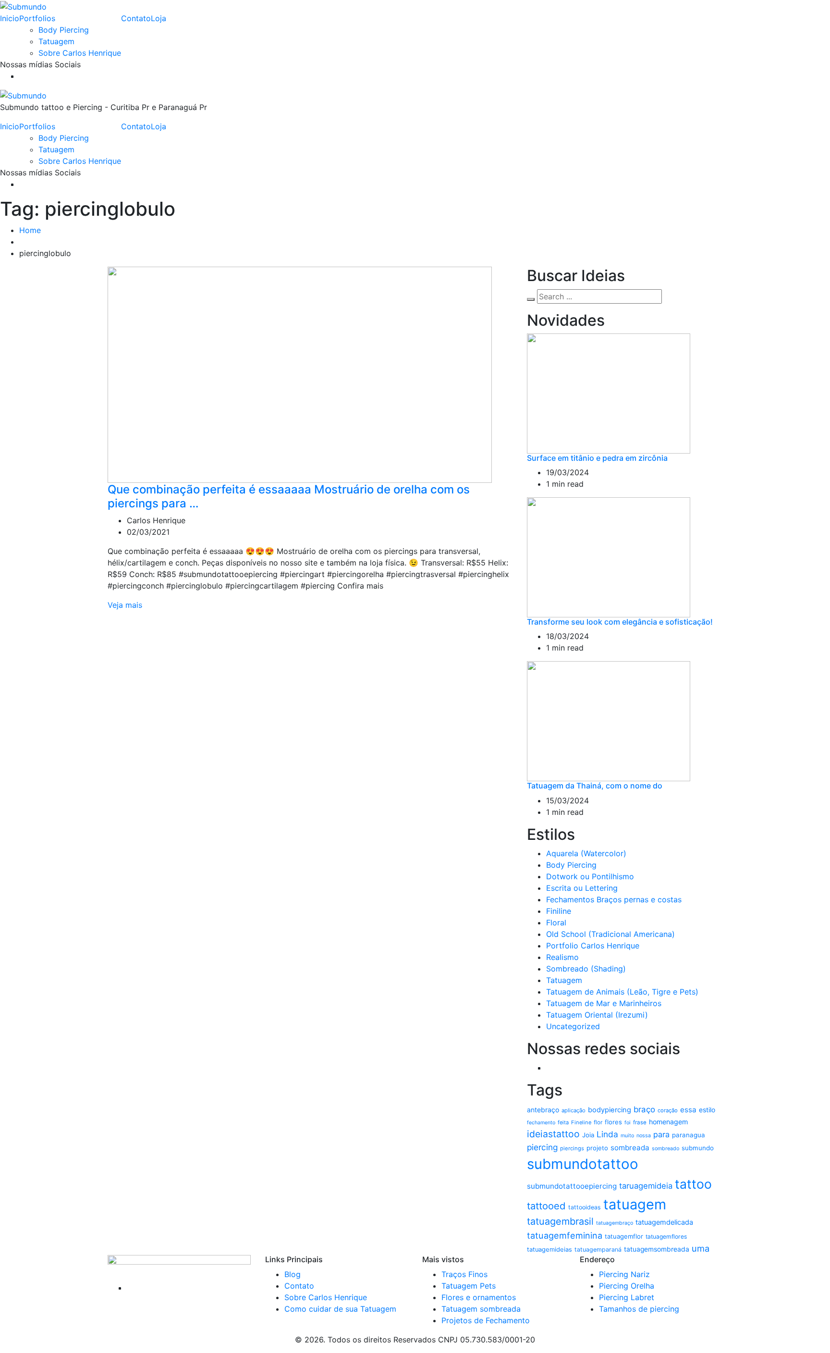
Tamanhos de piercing (639, 1309)
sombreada (629, 1147)
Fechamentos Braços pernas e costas (614, 899)
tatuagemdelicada (664, 1222)
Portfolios (37, 18)
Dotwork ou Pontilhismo (590, 876)
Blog (292, 1274)
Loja (158, 18)
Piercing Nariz (624, 1274)
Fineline (581, 1122)
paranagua (688, 1135)
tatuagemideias (549, 1249)
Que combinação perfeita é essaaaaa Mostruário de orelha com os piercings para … (289, 496)
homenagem (668, 1122)
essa (688, 1109)
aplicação (573, 1110)
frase (640, 1122)
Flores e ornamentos (478, 1297)
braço (644, 1109)
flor (598, 1122)
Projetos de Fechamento (485, 1320)
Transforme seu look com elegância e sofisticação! (620, 622)
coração (668, 1110)
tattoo (693, 1184)
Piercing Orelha (626, 1286)
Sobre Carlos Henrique (79, 53)
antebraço (543, 1110)
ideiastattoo (553, 1134)
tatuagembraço (614, 1223)
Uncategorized (573, 1026)
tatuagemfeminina (564, 1235)
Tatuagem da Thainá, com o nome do (594, 785)
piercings (572, 1148)
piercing (542, 1147)
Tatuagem (56, 41)
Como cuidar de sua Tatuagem (340, 1309)
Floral (556, 922)
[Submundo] (23, 6)
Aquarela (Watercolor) (586, 853)
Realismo (562, 957)
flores (613, 1122)
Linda (607, 1134)
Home (30, 230)
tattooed (546, 1206)
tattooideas (584, 1207)
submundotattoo (582, 1164)
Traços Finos (464, 1274)
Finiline (558, 911)
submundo (698, 1148)
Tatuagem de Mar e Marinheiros (603, 1003)
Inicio (9, 18)
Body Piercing (63, 30)
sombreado (665, 1148)
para (661, 1134)
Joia (588, 1135)
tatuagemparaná (598, 1249)
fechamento (541, 1122)
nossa (643, 1135)
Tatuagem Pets (468, 1286)
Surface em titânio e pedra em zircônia (597, 458)
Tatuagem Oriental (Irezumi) (597, 1015)
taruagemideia (645, 1186)
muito (627, 1135)
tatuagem (634, 1204)
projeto (597, 1148)
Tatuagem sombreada (481, 1309)
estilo (707, 1110)
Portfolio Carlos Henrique (592, 945)
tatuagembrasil (560, 1221)
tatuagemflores (666, 1236)
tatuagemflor (624, 1236)
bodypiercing (609, 1110)
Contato (136, 18)
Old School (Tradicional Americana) (610, 934)
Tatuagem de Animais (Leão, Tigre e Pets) (622, 991)
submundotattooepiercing (572, 1186)
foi (627, 1122)
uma (700, 1248)
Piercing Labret (626, 1297)
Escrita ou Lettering (582, 888)
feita (563, 1122)
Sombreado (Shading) (586, 968)
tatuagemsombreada (656, 1249)
